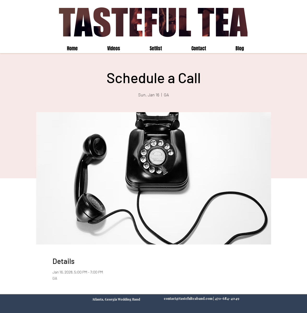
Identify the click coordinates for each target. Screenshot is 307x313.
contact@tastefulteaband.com (188, 298)
